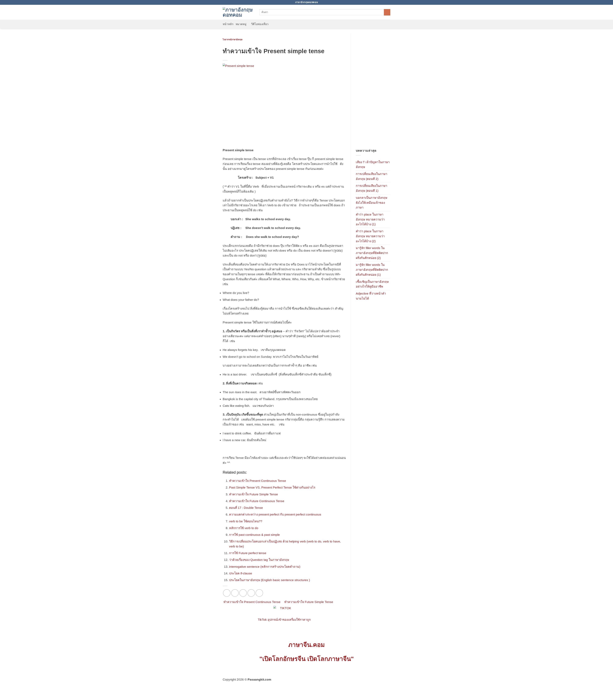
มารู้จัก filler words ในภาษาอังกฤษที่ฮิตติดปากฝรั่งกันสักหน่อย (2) (372, 252)
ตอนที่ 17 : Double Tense (246, 507)
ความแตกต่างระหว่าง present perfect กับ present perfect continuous (275, 514)
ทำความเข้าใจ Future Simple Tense (253, 494)
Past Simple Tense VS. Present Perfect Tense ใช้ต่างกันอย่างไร (272, 487)
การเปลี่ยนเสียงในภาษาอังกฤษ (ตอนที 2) (371, 176)
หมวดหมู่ (241, 24)
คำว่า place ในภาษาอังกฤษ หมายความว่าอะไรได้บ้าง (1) (370, 219)
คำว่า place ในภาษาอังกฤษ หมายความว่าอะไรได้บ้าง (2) (370, 236)
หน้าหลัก (228, 24)
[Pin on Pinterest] (251, 593)
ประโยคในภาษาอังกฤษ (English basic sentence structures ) (269, 580)
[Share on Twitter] (235, 593)
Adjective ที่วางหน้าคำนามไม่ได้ (371, 296)
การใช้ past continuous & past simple (254, 534)
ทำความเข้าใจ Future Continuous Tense (256, 501)
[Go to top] (605, 677)
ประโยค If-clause (240, 573)
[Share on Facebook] (227, 593)
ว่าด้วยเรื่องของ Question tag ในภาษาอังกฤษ (259, 559)
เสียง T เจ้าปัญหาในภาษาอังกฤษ (373, 164)
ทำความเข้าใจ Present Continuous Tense (257, 480)
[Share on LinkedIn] (259, 593)
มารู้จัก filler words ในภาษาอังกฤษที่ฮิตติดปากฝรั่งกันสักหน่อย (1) (372, 269)
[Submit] (387, 12)
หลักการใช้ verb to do (243, 528)
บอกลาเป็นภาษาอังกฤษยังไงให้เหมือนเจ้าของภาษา (371, 202)
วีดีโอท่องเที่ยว (260, 24)
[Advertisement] (373, 91)
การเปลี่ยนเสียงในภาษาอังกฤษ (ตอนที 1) (371, 188)
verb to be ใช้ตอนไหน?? (245, 521)
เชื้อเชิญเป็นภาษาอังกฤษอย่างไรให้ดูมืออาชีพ (372, 284)
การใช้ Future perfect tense (247, 553)
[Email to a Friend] (243, 593)
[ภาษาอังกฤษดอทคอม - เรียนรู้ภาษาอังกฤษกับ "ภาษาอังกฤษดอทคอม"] (239, 12)
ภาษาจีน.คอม (306, 644)
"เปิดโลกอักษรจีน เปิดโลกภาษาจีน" (306, 658)
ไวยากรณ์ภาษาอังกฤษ (232, 39)
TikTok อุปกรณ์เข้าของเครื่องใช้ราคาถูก (284, 619)
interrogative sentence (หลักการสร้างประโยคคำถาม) (264, 566)
